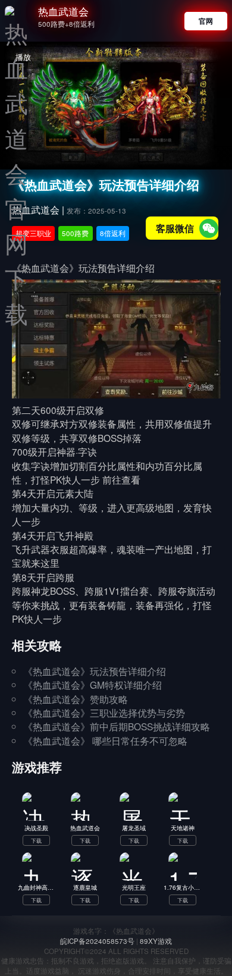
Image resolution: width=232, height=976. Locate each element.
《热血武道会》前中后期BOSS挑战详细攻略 (116, 726)
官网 (206, 21)
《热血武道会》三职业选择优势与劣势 (104, 712)
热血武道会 (63, 11)
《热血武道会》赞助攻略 (75, 698)
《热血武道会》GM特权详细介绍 (92, 684)
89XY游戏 (156, 941)
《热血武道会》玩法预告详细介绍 (94, 670)
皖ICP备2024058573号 (97, 941)
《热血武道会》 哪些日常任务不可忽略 (105, 740)
